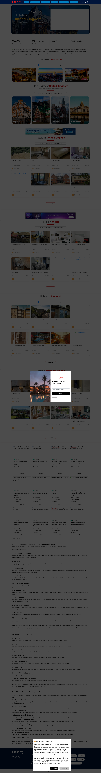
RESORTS (54, 2)
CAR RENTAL (74, 2)
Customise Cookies (64, 768)
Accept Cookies (54, 768)
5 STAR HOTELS (35, 2)
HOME (26, 2)
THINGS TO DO (63, 2)
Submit (61, 393)
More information (38, 765)
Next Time (54, 397)
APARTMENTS (45, 2)
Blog (83, 2)
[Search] (87, 2)
